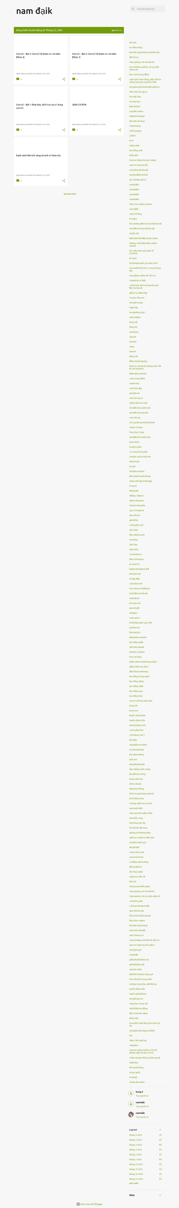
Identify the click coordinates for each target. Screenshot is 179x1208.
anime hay (134, 383)
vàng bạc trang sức (138, 1003)
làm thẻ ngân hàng (138, 925)
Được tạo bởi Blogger (91, 1204)
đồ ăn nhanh (135, 784)
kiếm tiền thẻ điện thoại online (143, 238)
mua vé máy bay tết (138, 165)
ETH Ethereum (136, 798)
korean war (135, 603)
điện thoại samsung (138, 671)
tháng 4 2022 (135, 1145)
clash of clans (136, 427)
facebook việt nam (138, 828)
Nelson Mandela (137, 505)
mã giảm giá (135, 950)
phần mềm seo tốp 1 (138, 666)
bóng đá (133, 322)
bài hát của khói (136, 652)
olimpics (133, 613)
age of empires (136, 510)
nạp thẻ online (136, 111)
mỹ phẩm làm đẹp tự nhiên (142, 1030)
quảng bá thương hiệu (140, 832)
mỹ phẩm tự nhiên (138, 745)
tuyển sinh (134, 145)
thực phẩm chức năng (140, 769)
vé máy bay (134, 101)
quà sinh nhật (136, 808)
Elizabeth (133, 491)
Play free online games (140, 204)
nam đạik (34, 10)
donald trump (136, 302)
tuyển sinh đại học (138, 994)
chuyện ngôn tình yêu (140, 456)
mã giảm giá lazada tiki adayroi (144, 87)
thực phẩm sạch (137, 535)
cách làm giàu (136, 901)
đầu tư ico (134, 57)
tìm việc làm (135, 96)
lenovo (132, 351)
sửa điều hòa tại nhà (138, 412)
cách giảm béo (136, 730)
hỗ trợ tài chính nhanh (140, 915)
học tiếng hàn (136, 696)
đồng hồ (133, 327)
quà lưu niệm (135, 969)
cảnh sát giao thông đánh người (144, 1057)
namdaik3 (134, 194)
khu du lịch (134, 106)
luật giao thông (136, 788)
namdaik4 (134, 199)
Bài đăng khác (70, 194)
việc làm (133, 544)
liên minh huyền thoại (139, 476)
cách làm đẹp (135, 388)
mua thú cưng (136, 818)
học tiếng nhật (136, 642)
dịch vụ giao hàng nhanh (141, 793)
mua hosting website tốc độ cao (144, 940)
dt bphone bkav (136, 471)
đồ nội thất (134, 847)
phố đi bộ (133, 520)
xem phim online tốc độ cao (142, 275)
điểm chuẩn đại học (138, 361)
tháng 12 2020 (136, 1174)
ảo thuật (133, 1077)
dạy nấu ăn (134, 515)
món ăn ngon (136, 398)
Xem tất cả (117, 30)
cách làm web (136, 583)
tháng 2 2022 (135, 1154)
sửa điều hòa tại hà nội (139, 408)
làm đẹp (133, 740)
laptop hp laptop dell (139, 569)
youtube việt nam (137, 842)
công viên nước (136, 852)
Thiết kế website (137, 116)
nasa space (134, 618)
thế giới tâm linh (137, 764)
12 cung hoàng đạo (138, 452)
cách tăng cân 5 (137, 735)
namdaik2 (134, 189)
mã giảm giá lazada (138, 170)
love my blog (135, 657)
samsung (133, 332)
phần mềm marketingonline (143, 662)
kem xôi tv (134, 442)
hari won (133, 710)
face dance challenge (139, 588)
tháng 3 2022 (135, 1149)
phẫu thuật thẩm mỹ (139, 959)
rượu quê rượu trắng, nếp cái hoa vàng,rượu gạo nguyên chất (145, 80)
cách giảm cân (136, 525)
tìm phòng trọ (136, 998)
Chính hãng (135, 126)
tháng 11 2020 (136, 1179)
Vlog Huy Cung (136, 432)
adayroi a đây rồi (137, 876)
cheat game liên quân (139, 886)
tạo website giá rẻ (137, 179)
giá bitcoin (134, 627)
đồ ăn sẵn (133, 1018)
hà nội (132, 466)
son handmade (136, 749)
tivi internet (135, 574)
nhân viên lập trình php (140, 481)
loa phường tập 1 (137, 312)
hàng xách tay (136, 779)
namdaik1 (134, 184)
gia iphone (134, 393)
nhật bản (133, 1062)
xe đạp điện (134, 578)
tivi (130, 1035)
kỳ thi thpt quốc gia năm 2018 (143, 263)
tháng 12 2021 (136, 1164)
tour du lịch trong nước (140, 979)
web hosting (135, 131)
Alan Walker (135, 317)
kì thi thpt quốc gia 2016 (140, 622)
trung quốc (134, 1072)
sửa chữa (133, 530)
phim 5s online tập (138, 293)
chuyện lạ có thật (137, 280)
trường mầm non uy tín (140, 803)
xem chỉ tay (134, 417)
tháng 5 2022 (135, 1140)
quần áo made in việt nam (141, 837)
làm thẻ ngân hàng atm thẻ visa (144, 52)
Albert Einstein (136, 500)
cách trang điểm (137, 378)
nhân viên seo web (138, 403)
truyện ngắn (135, 447)
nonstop (133, 539)
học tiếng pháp (136, 681)
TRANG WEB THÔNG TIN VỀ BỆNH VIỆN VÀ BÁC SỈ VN (143, 1051)
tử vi (131, 140)
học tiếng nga (136, 691)
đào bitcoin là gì (137, 121)
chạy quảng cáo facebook (141, 62)
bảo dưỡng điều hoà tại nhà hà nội (145, 223)
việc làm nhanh (136, 647)
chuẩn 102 (134, 233)
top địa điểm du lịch (138, 175)
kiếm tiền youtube (138, 373)
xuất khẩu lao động (138, 1008)
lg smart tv (134, 564)
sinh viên (133, 549)
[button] (63, 79)
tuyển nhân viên (137, 720)
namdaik (133, 955)
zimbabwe (134, 598)
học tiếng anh (136, 150)
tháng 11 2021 (136, 1169)
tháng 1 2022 (135, 1159)
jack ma (133, 759)
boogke (133, 219)
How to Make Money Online (142, 160)
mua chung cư (136, 935)
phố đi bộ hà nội (136, 964)
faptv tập (133, 307)
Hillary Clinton (136, 495)
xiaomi (132, 337)
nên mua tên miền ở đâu (140, 813)
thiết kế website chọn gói (141, 974)
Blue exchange (136, 559)
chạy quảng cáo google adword (144, 896)
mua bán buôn (136, 857)
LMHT (132, 136)
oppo (131, 346)
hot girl (132, 258)
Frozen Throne (136, 297)
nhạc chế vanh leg (138, 1040)
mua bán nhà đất (137, 930)
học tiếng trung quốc (139, 676)
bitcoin (132, 42)
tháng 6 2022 (135, 1135)
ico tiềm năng (136, 47)
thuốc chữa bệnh (137, 715)
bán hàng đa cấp (137, 823)
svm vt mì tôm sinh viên (140, 701)
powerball (134, 608)
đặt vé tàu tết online (138, 1013)
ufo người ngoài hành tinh (142, 422)
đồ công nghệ (136, 871)
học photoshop (136, 754)
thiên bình (134, 461)
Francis (133, 486)
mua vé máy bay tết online (141, 945)
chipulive (133, 1045)
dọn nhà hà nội (136, 911)
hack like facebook (138, 593)
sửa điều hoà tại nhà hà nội (141, 228)
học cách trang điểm (139, 74)
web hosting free (137, 725)
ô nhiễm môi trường (139, 862)
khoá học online (137, 920)
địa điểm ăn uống (137, 774)
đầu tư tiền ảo (135, 867)
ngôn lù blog (135, 214)
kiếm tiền (133, 155)
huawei (132, 341)
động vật (133, 356)
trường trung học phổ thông (143, 984)
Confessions (135, 554)
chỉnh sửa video (137, 1082)
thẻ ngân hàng (136, 1067)
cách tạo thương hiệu (139, 906)
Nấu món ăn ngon (138, 92)
